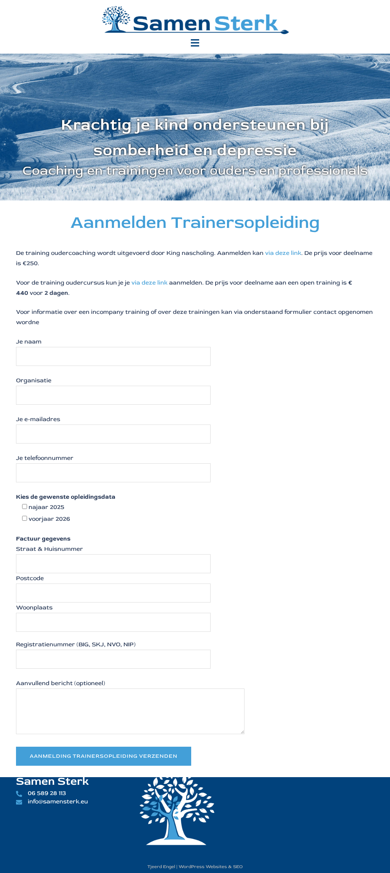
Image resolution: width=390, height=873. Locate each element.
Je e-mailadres (38, 419)
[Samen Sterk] (195, 18)
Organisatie (33, 380)
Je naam (29, 341)
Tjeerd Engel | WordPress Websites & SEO (195, 867)
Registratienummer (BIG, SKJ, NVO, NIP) (76, 644)
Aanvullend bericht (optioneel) (60, 683)
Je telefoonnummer (45, 458)
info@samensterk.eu (58, 801)
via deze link (283, 253)
